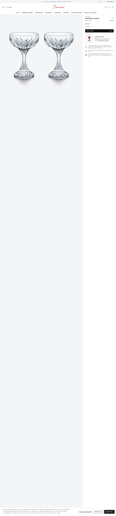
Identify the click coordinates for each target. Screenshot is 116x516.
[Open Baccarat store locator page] (3, 7)
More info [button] (87, 23)
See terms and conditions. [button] (103, 40)
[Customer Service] (106, 7)
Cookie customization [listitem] (85, 511)
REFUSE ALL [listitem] (98, 511)
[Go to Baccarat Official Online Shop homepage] (58, 7)
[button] (15, 1)
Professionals (110, 1)
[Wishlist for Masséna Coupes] (113, 18)
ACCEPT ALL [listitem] (109, 511)
